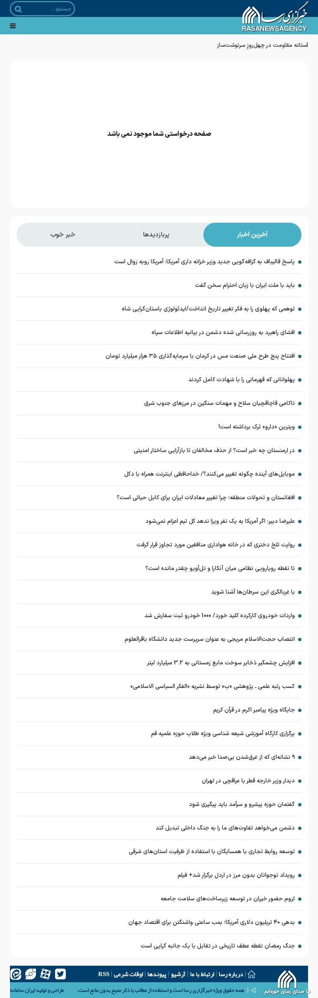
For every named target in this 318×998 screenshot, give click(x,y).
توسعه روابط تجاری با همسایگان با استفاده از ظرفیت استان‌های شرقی (212, 851)
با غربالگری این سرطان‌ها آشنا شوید (253, 592)
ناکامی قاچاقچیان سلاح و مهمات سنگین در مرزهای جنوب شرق (219, 403)
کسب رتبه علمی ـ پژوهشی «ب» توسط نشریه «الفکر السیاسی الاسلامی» (212, 686)
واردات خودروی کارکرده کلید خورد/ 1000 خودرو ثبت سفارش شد (220, 615)
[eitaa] (16, 974)
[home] (287, 983)
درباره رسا (231, 974)
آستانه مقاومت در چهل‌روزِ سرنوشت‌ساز (262, 45)
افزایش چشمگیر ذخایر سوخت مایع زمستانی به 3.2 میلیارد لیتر (221, 663)
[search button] (18, 9)
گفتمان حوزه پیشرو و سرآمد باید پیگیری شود (242, 804)
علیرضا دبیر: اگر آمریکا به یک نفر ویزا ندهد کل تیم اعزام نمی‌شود (220, 521)
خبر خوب (63, 235)
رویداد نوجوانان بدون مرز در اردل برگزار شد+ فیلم (236, 875)
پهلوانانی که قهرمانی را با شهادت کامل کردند (241, 379)
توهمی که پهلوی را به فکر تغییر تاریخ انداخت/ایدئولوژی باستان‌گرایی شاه (208, 309)
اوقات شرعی (128, 974)
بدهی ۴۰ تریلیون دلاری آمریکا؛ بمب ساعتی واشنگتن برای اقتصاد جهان (211, 922)
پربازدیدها (156, 235)
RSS (103, 974)
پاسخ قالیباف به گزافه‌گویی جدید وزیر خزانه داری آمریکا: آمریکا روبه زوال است (204, 261)
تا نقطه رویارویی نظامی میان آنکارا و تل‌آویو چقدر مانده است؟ (220, 568)
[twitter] (60, 974)
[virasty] (30, 974)
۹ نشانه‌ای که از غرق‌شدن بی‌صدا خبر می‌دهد (242, 757)
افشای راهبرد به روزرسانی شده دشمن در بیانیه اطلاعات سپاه (223, 332)
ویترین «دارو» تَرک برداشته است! (257, 427)
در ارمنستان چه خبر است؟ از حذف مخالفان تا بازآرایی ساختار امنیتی (214, 450)
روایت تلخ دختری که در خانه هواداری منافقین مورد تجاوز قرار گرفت (216, 545)
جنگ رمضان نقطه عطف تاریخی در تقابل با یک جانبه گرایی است (218, 946)
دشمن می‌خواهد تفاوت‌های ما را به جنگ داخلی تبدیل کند (225, 828)
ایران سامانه (22, 990)
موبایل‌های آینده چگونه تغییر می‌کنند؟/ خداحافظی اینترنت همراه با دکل (209, 474)
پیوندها (156, 974)
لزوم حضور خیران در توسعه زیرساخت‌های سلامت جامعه (228, 899)
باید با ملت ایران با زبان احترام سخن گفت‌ (245, 285)
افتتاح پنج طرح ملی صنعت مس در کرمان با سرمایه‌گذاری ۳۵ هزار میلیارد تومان (200, 356)
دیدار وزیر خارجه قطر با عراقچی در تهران (248, 781)
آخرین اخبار (252, 235)
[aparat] (45, 974)
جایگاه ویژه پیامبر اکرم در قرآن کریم (254, 710)
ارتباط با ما (202, 974)
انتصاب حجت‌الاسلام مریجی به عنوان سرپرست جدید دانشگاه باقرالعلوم (210, 639)
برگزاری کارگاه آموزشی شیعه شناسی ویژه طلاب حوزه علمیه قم (223, 733)
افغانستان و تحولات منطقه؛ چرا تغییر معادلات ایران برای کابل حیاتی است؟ (206, 497)
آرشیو (178, 974)
